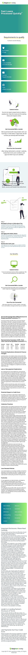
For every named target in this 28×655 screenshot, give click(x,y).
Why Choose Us (7, 508)
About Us (17, 505)
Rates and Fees (18, 512)
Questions (17, 508)
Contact (5, 521)
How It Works (6, 505)
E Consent (17, 521)
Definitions (6, 512)
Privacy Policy (18, 515)
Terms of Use (6, 518)
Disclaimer (17, 518)
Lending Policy (7, 515)
